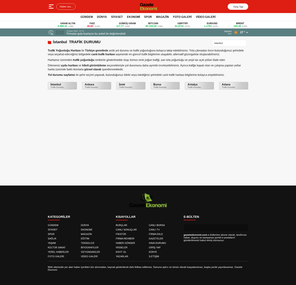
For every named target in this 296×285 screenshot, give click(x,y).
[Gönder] (244, 228)
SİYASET (117, 16)
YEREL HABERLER (58, 252)
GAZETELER (156, 238)
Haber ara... (66, 6)
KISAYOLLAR (125, 216)
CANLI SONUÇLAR (126, 229)
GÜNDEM (87, 16)
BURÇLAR (121, 225)
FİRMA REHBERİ (125, 238)
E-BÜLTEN (191, 216)
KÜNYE (153, 252)
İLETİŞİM (154, 256)
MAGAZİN (162, 16)
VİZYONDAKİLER (90, 252)
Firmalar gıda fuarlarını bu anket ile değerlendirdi (96, 33)
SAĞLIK (52, 238)
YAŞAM (52, 243)
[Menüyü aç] (52, 6)
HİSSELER (121, 247)
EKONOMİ (133, 16)
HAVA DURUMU (157, 243)
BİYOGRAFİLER (89, 247)
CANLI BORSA (157, 225)
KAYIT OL (121, 252)
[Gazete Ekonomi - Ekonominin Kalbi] (148, 6)
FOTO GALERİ (182, 16)
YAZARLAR (122, 256)
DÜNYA (102, 16)
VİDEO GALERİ (205, 16)
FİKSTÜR (121, 234)
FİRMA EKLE (156, 234)
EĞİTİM (85, 238)
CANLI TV (154, 229)
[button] (58, 32)
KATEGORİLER (59, 216)
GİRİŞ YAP (155, 247)
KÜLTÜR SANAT (57, 247)
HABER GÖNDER (125, 243)
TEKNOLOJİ (87, 243)
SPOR (148, 16)
